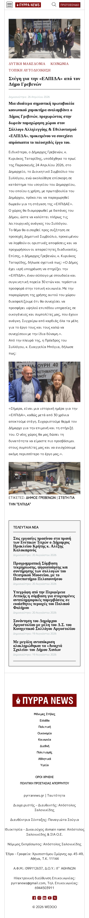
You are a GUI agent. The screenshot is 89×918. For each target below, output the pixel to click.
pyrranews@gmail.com (28, 883)
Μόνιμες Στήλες (44, 714)
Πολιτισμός (44, 752)
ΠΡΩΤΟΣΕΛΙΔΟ (69, 4)
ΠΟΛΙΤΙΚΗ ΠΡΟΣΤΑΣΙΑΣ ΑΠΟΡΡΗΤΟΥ (44, 783)
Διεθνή (44, 746)
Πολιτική (44, 727)
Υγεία (44, 765)
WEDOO (50, 907)
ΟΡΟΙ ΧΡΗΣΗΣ (44, 777)
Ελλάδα (44, 720)
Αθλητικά (44, 759)
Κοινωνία (44, 739)
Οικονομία (45, 733)
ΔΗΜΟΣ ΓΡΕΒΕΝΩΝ (41, 497)
